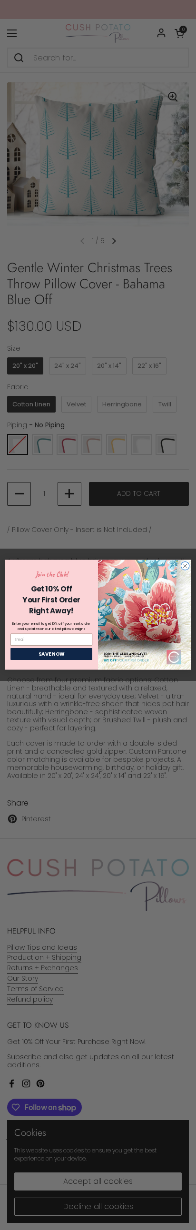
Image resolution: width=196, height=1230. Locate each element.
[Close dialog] (185, 566)
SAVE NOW (52, 654)
